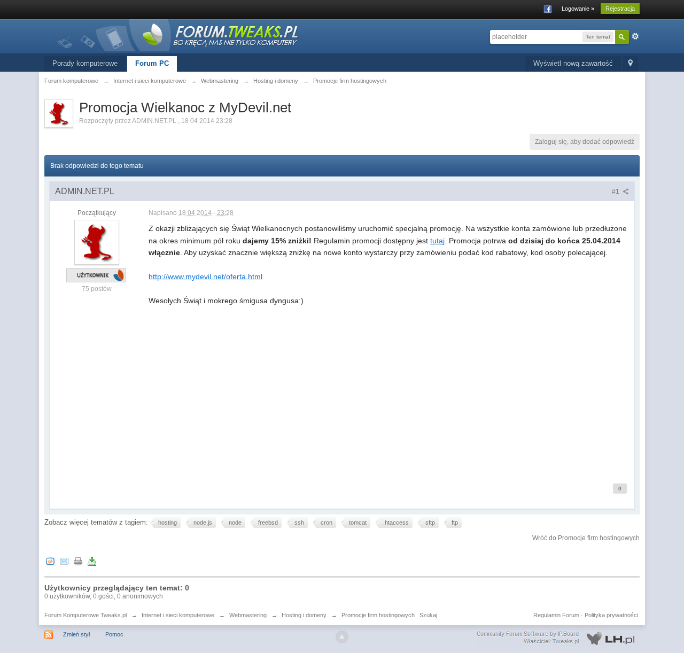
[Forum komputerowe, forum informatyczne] (178, 34)
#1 (616, 191)
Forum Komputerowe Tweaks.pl (85, 615)
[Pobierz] (92, 561)
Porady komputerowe (85, 63)
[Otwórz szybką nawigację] (630, 64)
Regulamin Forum (556, 615)
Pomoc (114, 634)
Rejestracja (620, 8)
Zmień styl (76, 634)
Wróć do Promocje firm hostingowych (586, 538)
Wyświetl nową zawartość (573, 63)
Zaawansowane (635, 36)
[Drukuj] (78, 561)
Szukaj (428, 615)
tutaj (437, 240)
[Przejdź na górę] (342, 637)
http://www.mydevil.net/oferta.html (205, 276)
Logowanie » (578, 8)
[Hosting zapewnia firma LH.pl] (558, 638)
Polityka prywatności (611, 615)
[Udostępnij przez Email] (64, 561)
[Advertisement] (389, 393)
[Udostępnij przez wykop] (50, 561)
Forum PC (152, 63)
